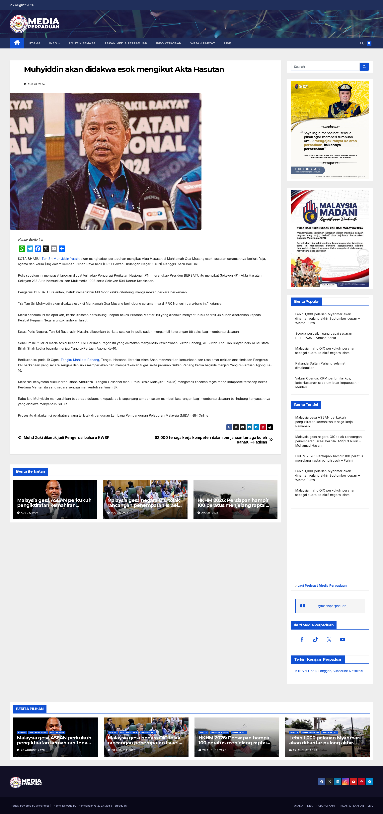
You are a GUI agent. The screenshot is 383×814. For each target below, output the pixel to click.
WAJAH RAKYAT (202, 43)
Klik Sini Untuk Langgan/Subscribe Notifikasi (329, 671)
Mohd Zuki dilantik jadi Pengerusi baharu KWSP (67, 437)
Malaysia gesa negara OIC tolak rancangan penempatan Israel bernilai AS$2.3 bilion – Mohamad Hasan (328, 441)
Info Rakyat (57, 732)
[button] (361, 43)
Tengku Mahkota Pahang (80, 360)
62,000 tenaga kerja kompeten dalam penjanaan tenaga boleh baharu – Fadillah (211, 439)
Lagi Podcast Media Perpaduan (322, 585)
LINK (310, 805)
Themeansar (85, 805)
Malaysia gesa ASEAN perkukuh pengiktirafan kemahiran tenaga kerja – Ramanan (54, 505)
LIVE (227, 43)
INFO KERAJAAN (169, 43)
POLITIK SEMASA (82, 43)
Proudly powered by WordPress (30, 805)
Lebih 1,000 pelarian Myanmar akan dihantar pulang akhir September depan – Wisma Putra (327, 318)
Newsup (67, 805)
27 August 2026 (305, 750)
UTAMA (35, 43)
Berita (22, 732)
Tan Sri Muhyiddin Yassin (60, 259)
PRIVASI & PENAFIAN (351, 805)
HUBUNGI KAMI (326, 805)
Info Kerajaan (38, 732)
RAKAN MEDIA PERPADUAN (126, 43)
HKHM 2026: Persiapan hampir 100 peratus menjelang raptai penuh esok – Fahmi (233, 505)
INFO (53, 43)
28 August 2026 (33, 750)
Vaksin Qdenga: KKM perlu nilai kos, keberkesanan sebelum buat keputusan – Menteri (327, 382)
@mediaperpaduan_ (333, 606)
